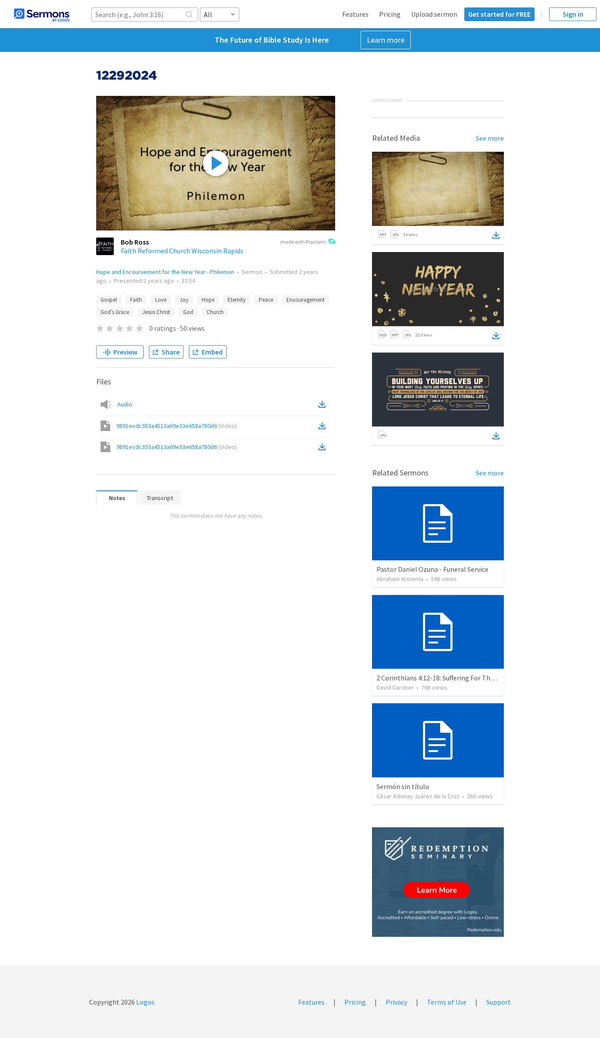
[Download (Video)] (324, 425)
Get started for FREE (499, 14)
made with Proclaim (303, 241)
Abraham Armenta (399, 579)
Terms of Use (446, 1002)
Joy (184, 299)
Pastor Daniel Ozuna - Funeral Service (432, 569)
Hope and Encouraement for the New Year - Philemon (165, 272)
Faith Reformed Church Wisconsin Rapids (182, 250)
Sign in (573, 14)
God (188, 312)
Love (160, 299)
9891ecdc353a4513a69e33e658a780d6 (176, 426)
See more (490, 138)
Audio (124, 404)
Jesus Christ (156, 312)
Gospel (109, 299)
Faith (136, 299)
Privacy (396, 1002)
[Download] (495, 235)
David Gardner (395, 687)
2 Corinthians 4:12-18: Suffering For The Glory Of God (454, 677)
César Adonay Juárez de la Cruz (417, 796)
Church (215, 312)
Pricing (390, 14)
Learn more (386, 40)
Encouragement (305, 299)
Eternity (237, 299)
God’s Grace (115, 312)
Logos (145, 1002)
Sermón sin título (402, 786)
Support (498, 1002)
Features (355, 14)
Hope (208, 299)
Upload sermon (434, 14)
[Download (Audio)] (324, 404)
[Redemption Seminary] (438, 882)
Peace (266, 299)
